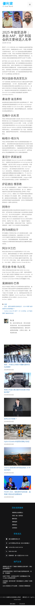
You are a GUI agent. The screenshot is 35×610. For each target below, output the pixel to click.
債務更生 (14, 525)
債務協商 (14, 521)
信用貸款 (14, 528)
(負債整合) (20, 512)
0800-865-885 (13, 551)
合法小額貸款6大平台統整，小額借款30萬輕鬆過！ (17, 586)
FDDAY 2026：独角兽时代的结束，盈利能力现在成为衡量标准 (17, 493)
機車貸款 (14, 518)
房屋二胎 (14, 515)
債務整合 (14, 512)
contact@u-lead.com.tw (16, 547)
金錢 (5, 304)
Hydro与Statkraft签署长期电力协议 (16, 441)
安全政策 (22, 604)
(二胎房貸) (20, 515)
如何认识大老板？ (10, 419)
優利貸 (8, 3)
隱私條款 (12, 604)
